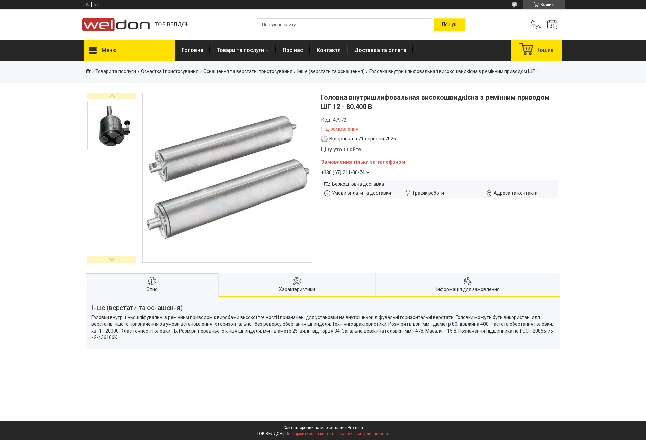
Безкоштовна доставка (358, 184)
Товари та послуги (240, 50)
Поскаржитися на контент (310, 433)
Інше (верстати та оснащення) (331, 71)
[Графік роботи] (552, 24)
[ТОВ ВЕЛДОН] (116, 24)
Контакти (329, 50)
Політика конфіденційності (363, 433)
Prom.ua (355, 427)
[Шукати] (449, 24)
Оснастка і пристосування (170, 71)
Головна (192, 50)
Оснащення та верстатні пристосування (247, 71)
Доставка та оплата (380, 50)
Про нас (293, 50)
